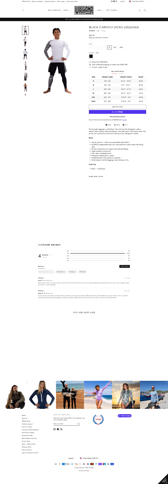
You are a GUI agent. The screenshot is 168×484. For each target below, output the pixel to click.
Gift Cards (111, 10)
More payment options (117, 116)
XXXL (121, 47)
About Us (24, 418)
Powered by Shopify (84, 470)
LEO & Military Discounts (29, 438)
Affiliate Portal (26, 1)
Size (90, 44)
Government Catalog (28, 433)
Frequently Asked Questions (30, 430)
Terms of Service (27, 450)
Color (94, 53)
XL (109, 47)
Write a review (124, 266)
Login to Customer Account (30, 453)
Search (24, 415)
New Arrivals (54, 10)
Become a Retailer (37, 1)
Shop (66, 10)
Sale (100, 10)
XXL (115, 47)
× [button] (166, 482)
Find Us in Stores (27, 427)
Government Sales (72, 1)
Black (91, 56)
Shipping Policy (26, 447)
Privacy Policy (26, 441)
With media (82, 272)
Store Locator (61, 1)
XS (91, 47)
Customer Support (49, 1)
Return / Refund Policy (29, 444)
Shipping (91, 38)
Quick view (36, 360)
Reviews (41, 266)
